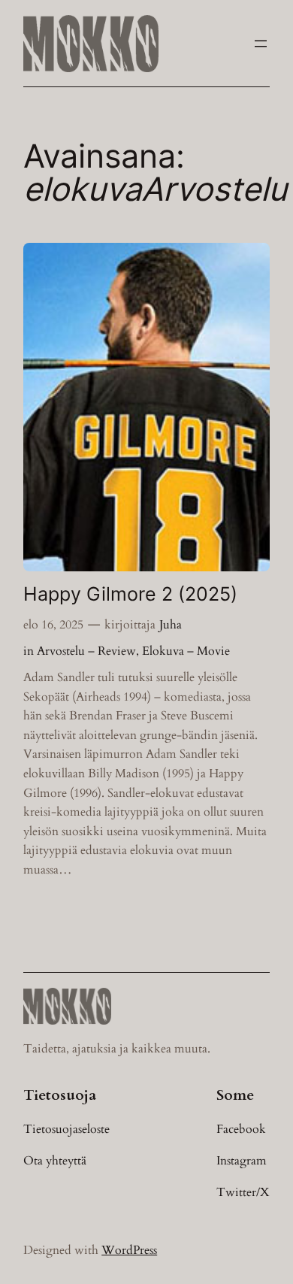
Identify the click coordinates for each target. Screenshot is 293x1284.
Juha (170, 624)
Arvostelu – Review (86, 651)
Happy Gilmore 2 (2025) (130, 594)
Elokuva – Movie (186, 651)
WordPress (129, 1250)
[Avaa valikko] (261, 44)
